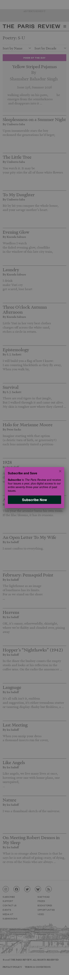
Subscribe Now (34, 499)
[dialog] (34, 487)
